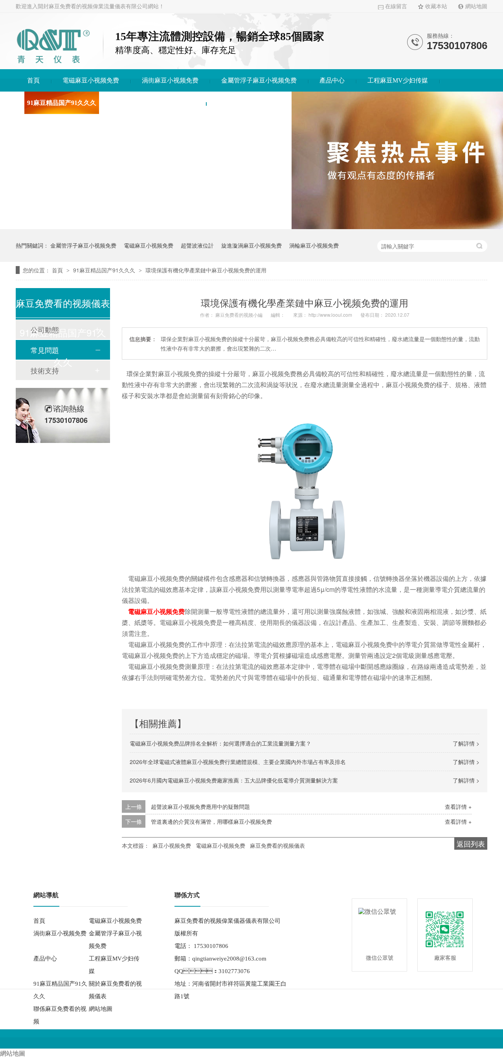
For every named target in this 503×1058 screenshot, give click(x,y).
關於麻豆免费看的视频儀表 (157, 102)
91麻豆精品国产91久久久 (61, 102)
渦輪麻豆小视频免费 (314, 245)
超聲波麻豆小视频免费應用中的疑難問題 (200, 806)
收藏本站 (436, 6)
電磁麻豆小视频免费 (90, 80)
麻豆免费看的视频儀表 (277, 845)
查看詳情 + (458, 806)
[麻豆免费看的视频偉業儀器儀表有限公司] (53, 64)
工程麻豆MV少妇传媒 (397, 80)
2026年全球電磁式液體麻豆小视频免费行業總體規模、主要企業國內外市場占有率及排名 (238, 762)
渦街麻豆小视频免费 (170, 80)
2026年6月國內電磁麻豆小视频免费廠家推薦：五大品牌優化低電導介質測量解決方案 (234, 780)
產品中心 (332, 80)
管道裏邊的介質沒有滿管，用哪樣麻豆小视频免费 (211, 821)
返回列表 (471, 843)
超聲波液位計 (197, 245)
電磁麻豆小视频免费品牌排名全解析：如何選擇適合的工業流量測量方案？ (220, 743)
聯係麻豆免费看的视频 (248, 102)
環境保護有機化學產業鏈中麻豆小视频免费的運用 (205, 270)
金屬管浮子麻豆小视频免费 (259, 80)
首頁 (33, 80)
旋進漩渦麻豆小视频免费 (251, 245)
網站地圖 (476, 6)
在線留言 (396, 6)
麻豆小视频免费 (171, 845)
